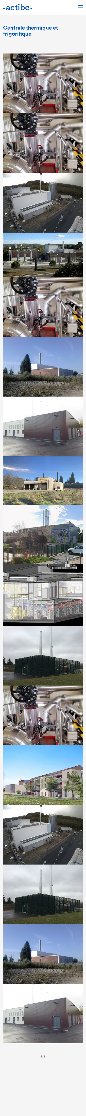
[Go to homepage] (17, 7)
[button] (80, 7)
